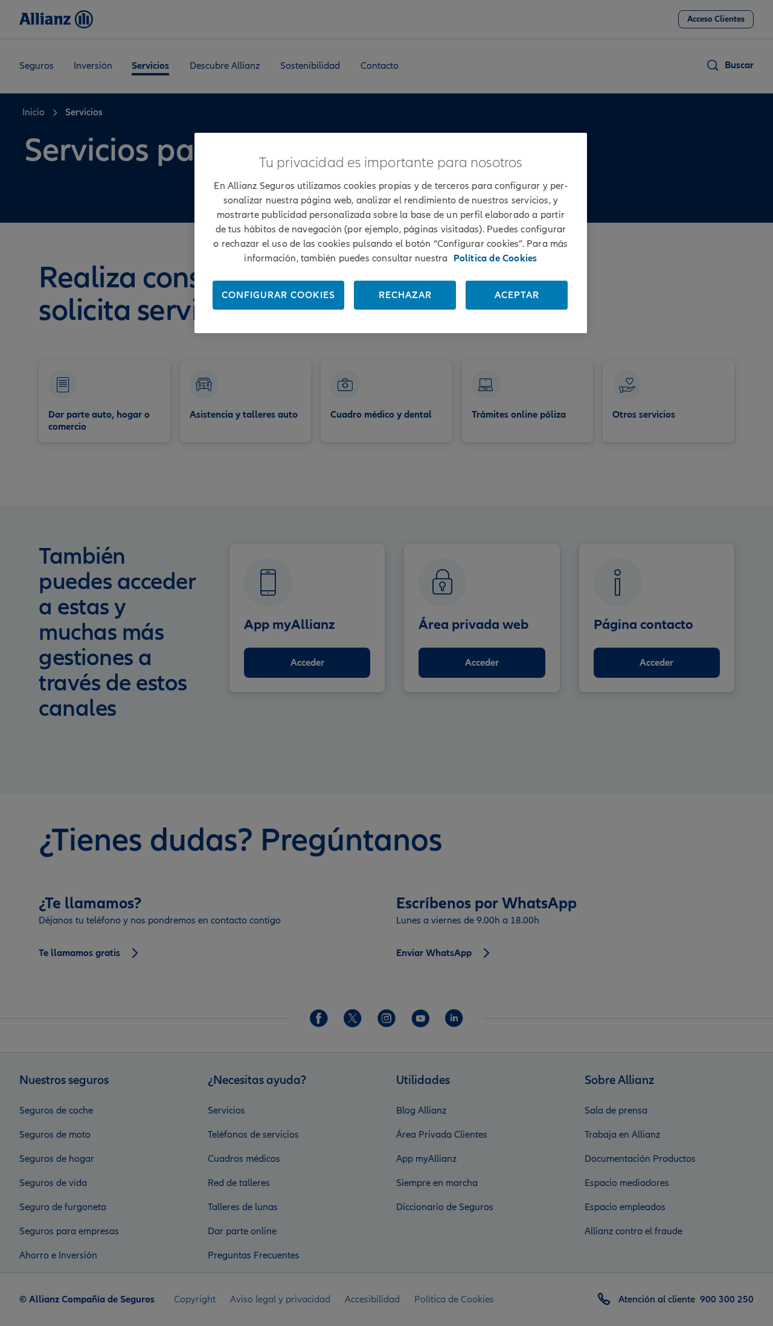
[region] (390, 233)
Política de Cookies (495, 258)
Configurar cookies (278, 295)
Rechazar (405, 295)
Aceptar (517, 295)
